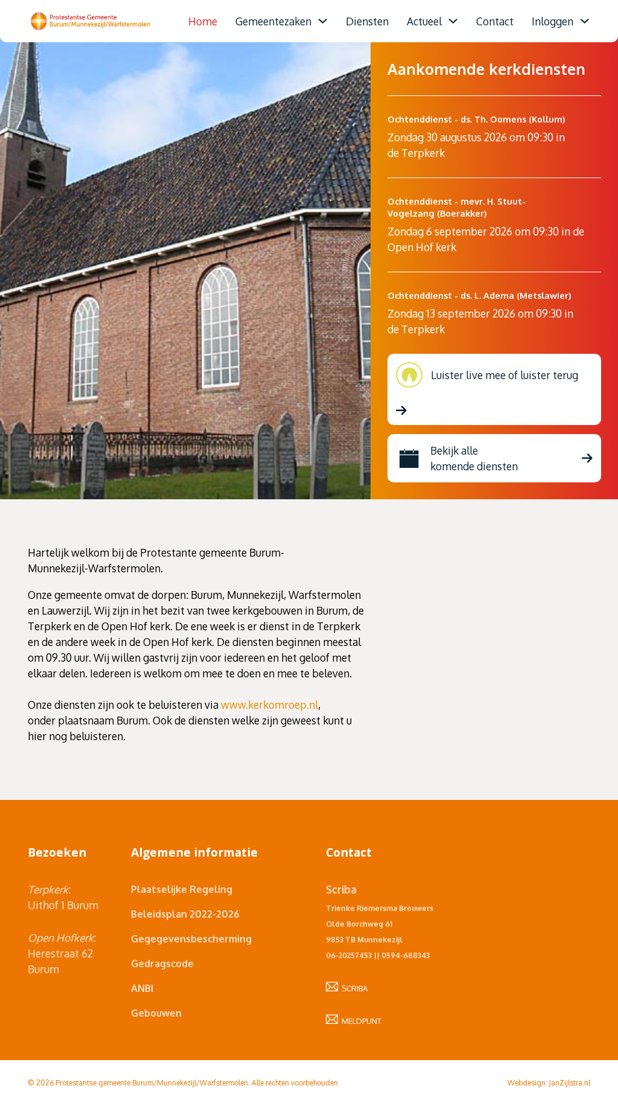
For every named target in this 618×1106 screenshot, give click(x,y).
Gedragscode (162, 963)
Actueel (424, 21)
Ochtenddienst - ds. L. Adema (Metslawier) (479, 295)
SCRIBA (353, 988)
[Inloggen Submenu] (584, 21)
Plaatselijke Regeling (181, 889)
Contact (495, 21)
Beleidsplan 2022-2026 (185, 914)
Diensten (367, 21)
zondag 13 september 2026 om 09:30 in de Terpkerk (480, 321)
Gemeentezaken (273, 21)
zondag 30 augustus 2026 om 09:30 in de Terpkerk (476, 144)
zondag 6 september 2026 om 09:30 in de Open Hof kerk (485, 239)
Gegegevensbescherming (191, 939)
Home (202, 21)
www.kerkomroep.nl (269, 704)
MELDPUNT (359, 1021)
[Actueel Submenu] (453, 21)
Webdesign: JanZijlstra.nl (549, 1082)
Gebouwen (156, 1013)
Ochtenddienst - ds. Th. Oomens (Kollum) (476, 118)
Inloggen (552, 21)
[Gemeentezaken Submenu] (322, 21)
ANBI (142, 988)
